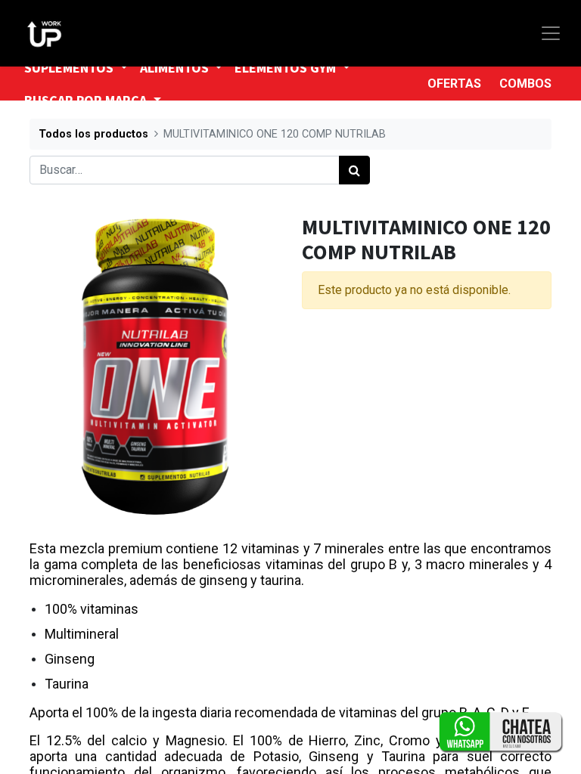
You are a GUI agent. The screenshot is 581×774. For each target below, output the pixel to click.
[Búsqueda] (354, 170)
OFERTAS (454, 83)
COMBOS (525, 83)
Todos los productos (93, 134)
